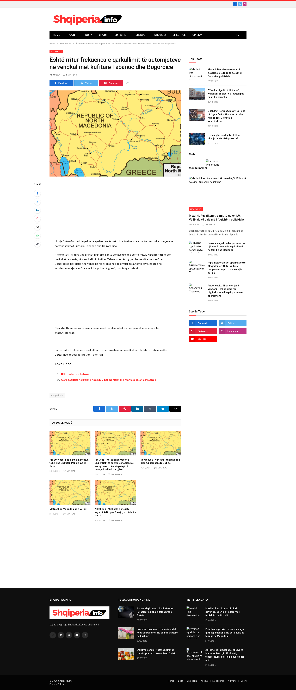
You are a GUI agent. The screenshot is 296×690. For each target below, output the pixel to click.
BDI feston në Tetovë (75, 374)
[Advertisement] (115, 208)
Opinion (197, 35)
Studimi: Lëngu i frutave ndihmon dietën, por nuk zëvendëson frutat (156, 652)
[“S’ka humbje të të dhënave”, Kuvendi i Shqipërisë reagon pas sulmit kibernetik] (197, 94)
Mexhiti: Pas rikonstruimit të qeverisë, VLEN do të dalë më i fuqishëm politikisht (225, 73)
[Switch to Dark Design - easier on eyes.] (238, 35)
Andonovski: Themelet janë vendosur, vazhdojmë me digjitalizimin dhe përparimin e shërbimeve (225, 290)
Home (56, 35)
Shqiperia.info (65, 681)
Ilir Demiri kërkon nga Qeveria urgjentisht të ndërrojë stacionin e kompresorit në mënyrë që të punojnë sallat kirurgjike (114, 464)
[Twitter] (37, 201)
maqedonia (57, 395)
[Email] (37, 227)
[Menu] (242, 35)
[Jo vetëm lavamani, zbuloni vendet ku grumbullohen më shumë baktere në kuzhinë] (126, 633)
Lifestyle (179, 35)
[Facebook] (37, 193)
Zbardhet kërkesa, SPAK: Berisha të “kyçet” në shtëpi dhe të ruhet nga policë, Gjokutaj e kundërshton (226, 116)
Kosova (204, 681)
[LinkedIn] (37, 210)
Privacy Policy (57, 684)
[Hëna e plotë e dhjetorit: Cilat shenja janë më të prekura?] (197, 139)
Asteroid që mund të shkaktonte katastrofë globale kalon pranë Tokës (155, 612)
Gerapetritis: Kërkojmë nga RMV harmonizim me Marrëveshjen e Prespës (108, 379)
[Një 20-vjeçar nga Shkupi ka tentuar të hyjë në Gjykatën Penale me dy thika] (70, 443)
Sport (103, 35)
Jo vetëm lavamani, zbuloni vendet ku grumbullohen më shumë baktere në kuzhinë (157, 632)
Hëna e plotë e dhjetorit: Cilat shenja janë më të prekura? (224, 137)
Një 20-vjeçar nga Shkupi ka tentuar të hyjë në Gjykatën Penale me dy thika (70, 463)
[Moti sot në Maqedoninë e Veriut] (70, 492)
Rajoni (71, 35)
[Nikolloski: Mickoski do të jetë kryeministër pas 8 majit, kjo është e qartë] (115, 492)
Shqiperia (192, 681)
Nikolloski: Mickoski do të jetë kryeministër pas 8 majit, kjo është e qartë (115, 512)
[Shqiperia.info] (88, 19)
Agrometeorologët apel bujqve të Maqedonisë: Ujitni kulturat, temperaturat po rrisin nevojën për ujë (226, 267)
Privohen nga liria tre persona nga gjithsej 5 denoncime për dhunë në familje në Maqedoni (227, 246)
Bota (88, 35)
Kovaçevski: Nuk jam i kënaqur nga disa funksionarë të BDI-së (160, 461)
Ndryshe (120, 35)
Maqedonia (56, 52)
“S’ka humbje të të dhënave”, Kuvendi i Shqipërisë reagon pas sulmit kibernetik (226, 94)
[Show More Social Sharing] (127, 83)
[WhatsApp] (37, 235)
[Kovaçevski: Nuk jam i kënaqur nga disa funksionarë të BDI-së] (160, 443)
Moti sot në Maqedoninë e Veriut (68, 509)
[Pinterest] (37, 218)
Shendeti (141, 35)
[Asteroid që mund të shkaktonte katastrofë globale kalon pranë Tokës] (126, 612)
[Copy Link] (37, 243)
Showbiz (160, 35)
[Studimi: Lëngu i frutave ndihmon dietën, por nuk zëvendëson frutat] (126, 654)
